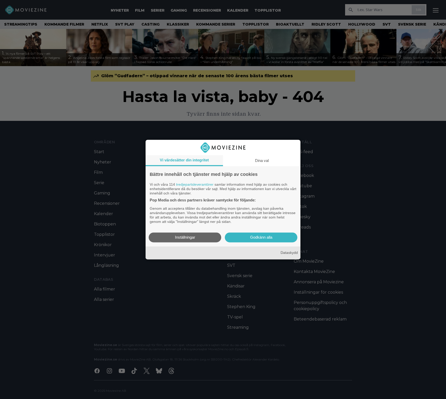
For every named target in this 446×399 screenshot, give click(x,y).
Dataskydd (289, 253)
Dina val (262, 160)
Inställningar (185, 237)
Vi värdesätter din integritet (184, 160)
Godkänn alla (261, 237)
